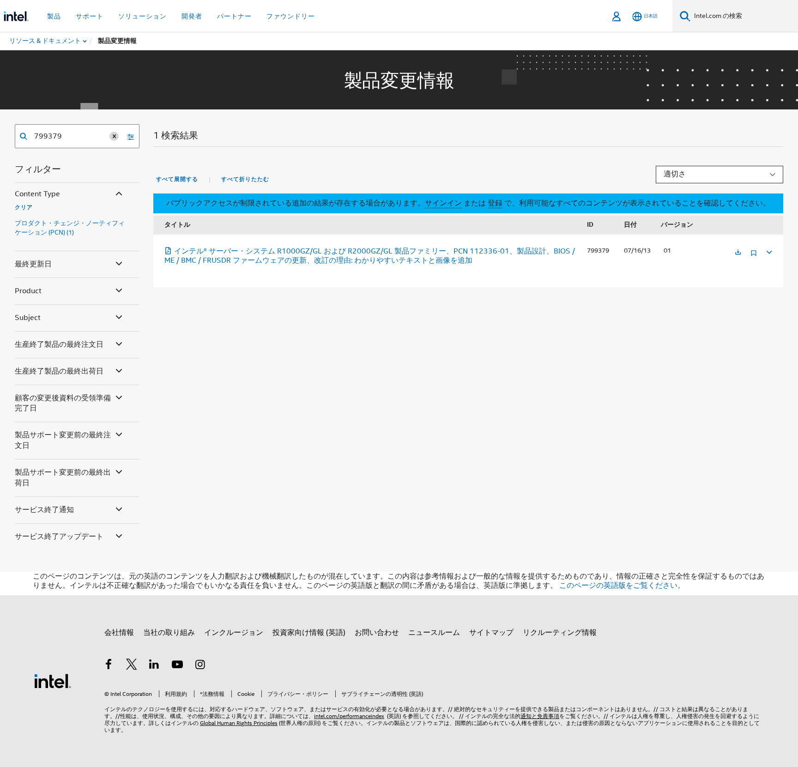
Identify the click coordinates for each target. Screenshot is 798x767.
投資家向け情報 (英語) (308, 632)
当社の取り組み (169, 632)
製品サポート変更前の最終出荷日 (63, 478)
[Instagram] (200, 666)
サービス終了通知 (44, 509)
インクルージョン (233, 632)
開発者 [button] (191, 16)
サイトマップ (491, 632)
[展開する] (768, 251)
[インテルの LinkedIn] (154, 666)
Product (28, 291)
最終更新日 (33, 264)
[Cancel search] (114, 136)
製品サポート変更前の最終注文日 (63, 440)
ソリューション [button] (142, 16)
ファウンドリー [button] (290, 16)
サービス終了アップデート (59, 536)
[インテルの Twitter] (131, 666)
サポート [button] (89, 16)
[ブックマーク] (753, 256)
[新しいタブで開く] (738, 253)
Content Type (37, 194)
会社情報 (119, 632)
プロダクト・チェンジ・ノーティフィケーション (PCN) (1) (70, 227)
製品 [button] (54, 16)
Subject (28, 317)
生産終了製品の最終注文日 (59, 344)
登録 (495, 203)
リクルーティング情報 (560, 632)
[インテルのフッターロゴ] (52, 680)
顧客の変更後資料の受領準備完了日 (63, 403)
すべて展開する (177, 179)
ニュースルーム (434, 632)
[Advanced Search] (127, 136)
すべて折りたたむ (245, 179)
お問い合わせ (377, 632)
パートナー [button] (234, 16)
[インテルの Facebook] (108, 666)
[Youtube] (177, 666)
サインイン (443, 203)
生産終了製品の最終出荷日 (59, 371)
